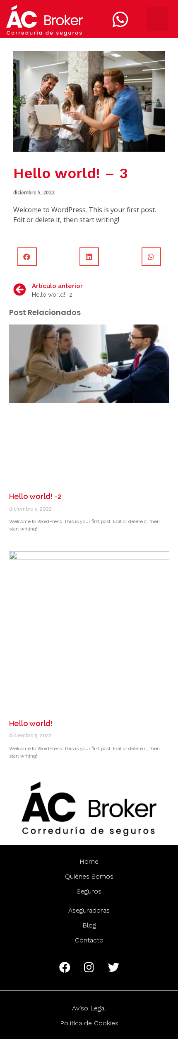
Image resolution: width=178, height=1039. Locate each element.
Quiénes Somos (89, 876)
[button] (157, 19)
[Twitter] (113, 967)
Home (89, 861)
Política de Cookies (89, 1023)
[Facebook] (64, 967)
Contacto (89, 940)
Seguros (89, 891)
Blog (89, 925)
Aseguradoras (89, 910)
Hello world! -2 (35, 496)
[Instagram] (89, 967)
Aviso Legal (89, 1008)
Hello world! (31, 723)
